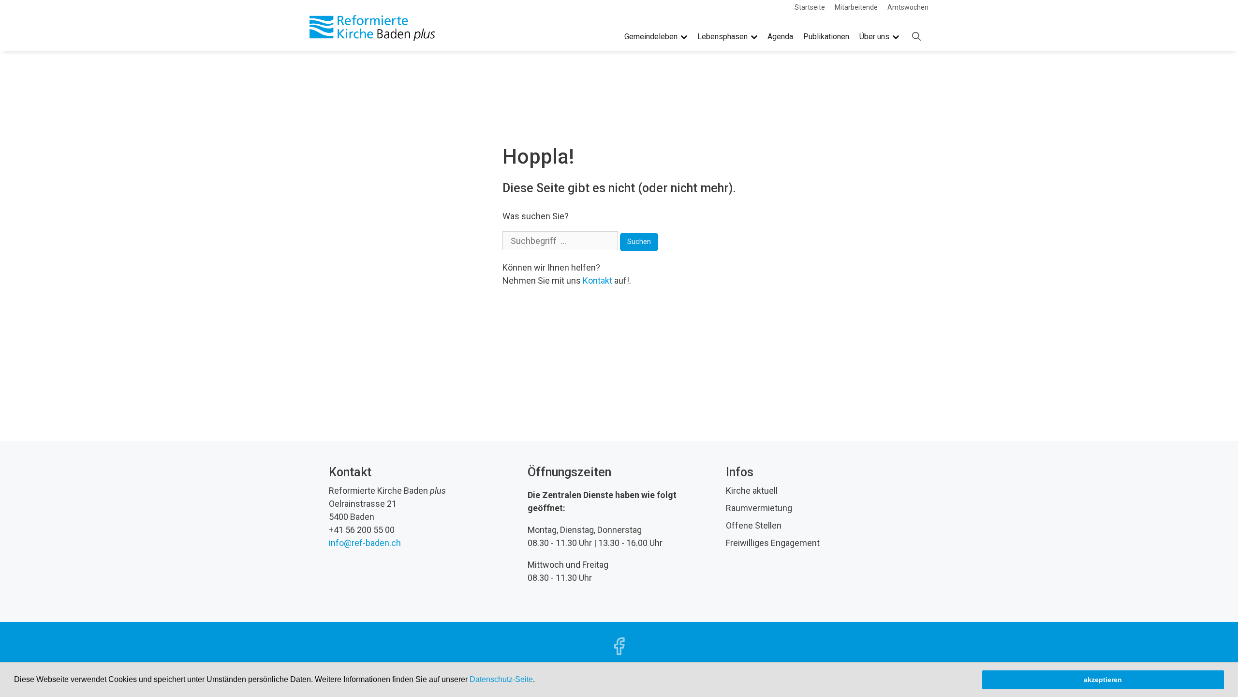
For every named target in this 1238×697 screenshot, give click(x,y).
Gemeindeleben (651, 36)
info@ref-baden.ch (365, 543)
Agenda (780, 36)
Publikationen (826, 36)
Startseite (810, 7)
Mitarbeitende (856, 7)
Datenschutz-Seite (501, 679)
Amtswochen (907, 7)
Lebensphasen (722, 36)
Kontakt (597, 280)
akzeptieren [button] (1103, 679)
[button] (538, 680)
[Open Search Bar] (916, 37)
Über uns (874, 36)
